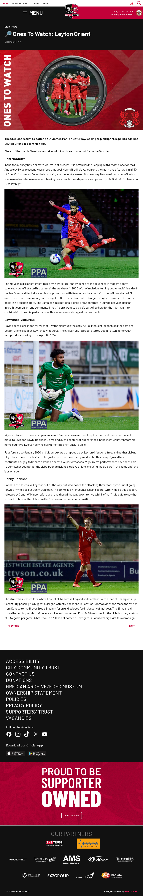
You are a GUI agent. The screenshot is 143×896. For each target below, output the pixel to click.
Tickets (35, 3)
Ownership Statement (34, 692)
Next (132, 625)
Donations (19, 680)
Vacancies (19, 718)
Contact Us (20, 674)
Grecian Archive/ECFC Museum (44, 686)
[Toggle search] (139, 3)
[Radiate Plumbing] (111, 875)
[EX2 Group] (58, 875)
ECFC (6, 3)
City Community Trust (33, 667)
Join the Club (71, 815)
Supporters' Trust (29, 711)
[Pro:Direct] (17, 859)
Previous (13, 625)
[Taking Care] (44, 859)
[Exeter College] (84, 875)
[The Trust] (54, 843)
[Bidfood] (98, 859)
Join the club (19, 3)
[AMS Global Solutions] (71, 859)
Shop (46, 3)
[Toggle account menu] (132, 3)
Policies (16, 699)
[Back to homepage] (71, 11)
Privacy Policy (24, 705)
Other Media (130, 891)
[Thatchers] (125, 859)
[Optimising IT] (31, 875)
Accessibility (23, 661)
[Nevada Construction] (88, 844)
